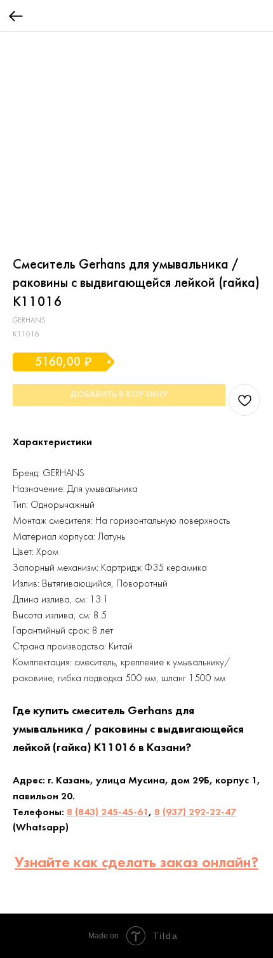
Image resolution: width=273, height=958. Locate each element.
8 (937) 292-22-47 (195, 813)
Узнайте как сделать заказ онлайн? (136, 863)
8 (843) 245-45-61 (108, 813)
